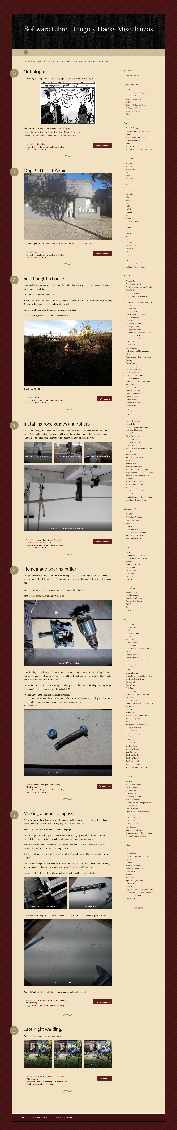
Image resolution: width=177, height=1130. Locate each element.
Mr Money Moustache (134, 430)
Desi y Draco (130, 576)
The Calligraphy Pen (133, 538)
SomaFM (129, 886)
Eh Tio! (129, 582)
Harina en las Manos (133, 369)
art (33, 1082)
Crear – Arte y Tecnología (135, 93)
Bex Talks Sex (131, 627)
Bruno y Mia (130, 639)
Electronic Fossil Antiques (136, 338)
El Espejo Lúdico (132, 326)
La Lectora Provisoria (134, 393)
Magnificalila (131, 408)
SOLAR (129, 460)
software (129, 242)
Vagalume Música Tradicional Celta (139, 889)
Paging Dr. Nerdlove (133, 442)
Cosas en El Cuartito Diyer (136, 105)
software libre (131, 245)
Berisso (128, 175)
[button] (38, 452)
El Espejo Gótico (132, 805)
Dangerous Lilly (132, 654)
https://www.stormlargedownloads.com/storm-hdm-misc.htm (50, 135)
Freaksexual (130, 682)
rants (127, 230)
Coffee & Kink (131, 308)
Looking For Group (133, 592)
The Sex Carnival (132, 761)
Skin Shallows (131, 752)
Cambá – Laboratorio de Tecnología (139, 89)
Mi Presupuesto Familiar (135, 418)
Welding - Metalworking (41, 542)
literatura (129, 212)
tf (126, 257)
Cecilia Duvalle (132, 642)
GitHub (128, 102)
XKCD (128, 610)
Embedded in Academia (135, 341)
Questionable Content (134, 598)
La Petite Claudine (133, 821)
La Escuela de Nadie (133, 390)
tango (128, 254)
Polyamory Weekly (133, 733)
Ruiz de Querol (131, 827)
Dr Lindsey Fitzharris (134, 323)
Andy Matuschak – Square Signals (139, 287)
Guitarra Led (133, 96)
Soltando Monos (132, 463)
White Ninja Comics (133, 607)
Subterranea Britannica (134, 466)
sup (127, 251)
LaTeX (128, 209)
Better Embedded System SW (137, 296)
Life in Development (133, 402)
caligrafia (129, 178)
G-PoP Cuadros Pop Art (134, 366)
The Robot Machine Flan (135, 484)
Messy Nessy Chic (133, 411)
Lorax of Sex (130, 709)
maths (56, 1000)
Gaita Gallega (131, 853)
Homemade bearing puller (50, 568)
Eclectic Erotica (132, 673)
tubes (128, 260)
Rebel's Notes (131, 454)
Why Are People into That (135, 491)
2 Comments (104, 786)
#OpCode (129, 163)
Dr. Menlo (129, 670)
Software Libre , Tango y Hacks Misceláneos (88, 28)
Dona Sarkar (130, 320)
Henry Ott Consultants (134, 375)
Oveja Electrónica (132, 436)
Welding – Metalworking (135, 267)
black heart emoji (132, 633)
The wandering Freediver (135, 487)
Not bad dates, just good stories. (138, 724)
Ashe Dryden (131, 290)
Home (36, 252)
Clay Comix (130, 573)
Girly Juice (130, 688)
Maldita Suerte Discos (134, 865)
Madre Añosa (131, 405)
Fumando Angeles (132, 520)
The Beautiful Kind (133, 755)
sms (127, 239)
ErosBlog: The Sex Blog (135, 679)
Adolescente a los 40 (133, 284)
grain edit (129, 523)
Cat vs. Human (131, 570)
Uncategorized (131, 264)
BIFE (128, 299)
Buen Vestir (130, 514)
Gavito (131, 146)
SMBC (128, 604)
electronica (130, 187)
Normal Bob (130, 433)
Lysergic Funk (131, 862)
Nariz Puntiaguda (132, 595)
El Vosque (129, 585)
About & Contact (132, 75)
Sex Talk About (131, 746)
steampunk (130, 248)
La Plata (43, 252)
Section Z (129, 877)
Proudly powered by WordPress (35, 1117)
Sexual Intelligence (133, 749)
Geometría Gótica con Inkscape (140, 149)
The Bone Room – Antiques (136, 481)
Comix (128, 181)
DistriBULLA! (131, 793)
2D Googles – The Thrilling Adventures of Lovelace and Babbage (136, 558)
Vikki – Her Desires (133, 764)
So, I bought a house (44, 278)
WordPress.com (72, 1117)
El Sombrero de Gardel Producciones (139, 332)
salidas (128, 233)
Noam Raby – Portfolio (134, 529)
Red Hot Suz (130, 739)
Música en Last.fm (133, 111)
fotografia (129, 194)
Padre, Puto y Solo (133, 439)
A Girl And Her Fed (133, 564)
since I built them (63, 430)
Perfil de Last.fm (132, 445)
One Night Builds (46, 785)
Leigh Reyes (130, 526)
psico (42, 144)
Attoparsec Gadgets (133, 293)
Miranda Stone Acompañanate (137, 427)
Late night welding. (43, 1029)
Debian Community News (135, 314)
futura (50, 540)
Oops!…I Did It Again (45, 170)
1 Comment (105, 399)
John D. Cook (131, 387)
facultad (129, 191)
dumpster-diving (40, 540)
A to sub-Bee (131, 281)
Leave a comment (102, 145)
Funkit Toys (130, 363)
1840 (128, 552)
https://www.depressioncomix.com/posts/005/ (55, 128)
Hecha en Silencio (132, 372)
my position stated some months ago (52, 285)
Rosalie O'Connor (132, 743)
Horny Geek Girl (132, 691)
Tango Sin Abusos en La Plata (137, 469)
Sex (127, 236)
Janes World (130, 589)
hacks (36, 785)
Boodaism (129, 305)
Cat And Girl (130, 567)
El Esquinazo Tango (133, 108)
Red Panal (129, 874)
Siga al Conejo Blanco (134, 457)
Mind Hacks (130, 424)
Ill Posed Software (132, 378)
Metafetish (130, 414)
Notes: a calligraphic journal (136, 532)
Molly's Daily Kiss (133, 718)
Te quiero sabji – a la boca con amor (139, 472)
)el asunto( (130, 781)
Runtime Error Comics (134, 601)
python (128, 227)
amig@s (129, 166)
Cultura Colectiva (132, 311)
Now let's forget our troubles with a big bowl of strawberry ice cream (45, 148)
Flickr (128, 114)
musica (37, 144)
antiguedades (131, 169)
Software (129, 143)
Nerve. (128, 721)
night (38, 1082)
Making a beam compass (48, 813)
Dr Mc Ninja (130, 579)
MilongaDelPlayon (133, 421)
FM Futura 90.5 (131, 348)
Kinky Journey (131, 700)
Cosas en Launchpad (133, 99)
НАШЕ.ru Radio (132, 898)
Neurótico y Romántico (134, 868)
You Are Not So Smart (134, 494)
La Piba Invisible (132, 396)
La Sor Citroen (131, 399)
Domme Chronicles (133, 317)
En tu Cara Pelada (132, 345)
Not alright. (35, 71)
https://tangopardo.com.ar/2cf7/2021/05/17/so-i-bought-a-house (67, 243)
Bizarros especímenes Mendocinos (139, 302)
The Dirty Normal (132, 758)
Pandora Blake (131, 730)
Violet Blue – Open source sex (137, 767)
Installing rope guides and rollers (57, 423)
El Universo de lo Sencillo (135, 335)
